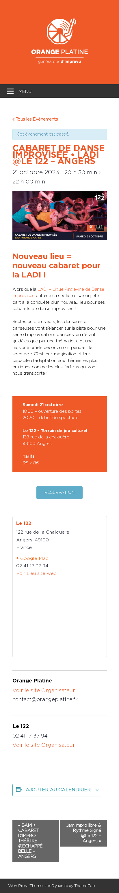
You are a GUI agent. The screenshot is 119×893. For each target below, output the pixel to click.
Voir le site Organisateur (43, 690)
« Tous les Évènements (35, 119)
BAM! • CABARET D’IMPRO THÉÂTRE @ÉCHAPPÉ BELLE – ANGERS (30, 841)
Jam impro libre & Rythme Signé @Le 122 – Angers (83, 833)
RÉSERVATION (59, 492)
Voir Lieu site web (36, 573)
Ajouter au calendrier (58, 789)
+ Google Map (32, 558)
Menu (25, 91)
